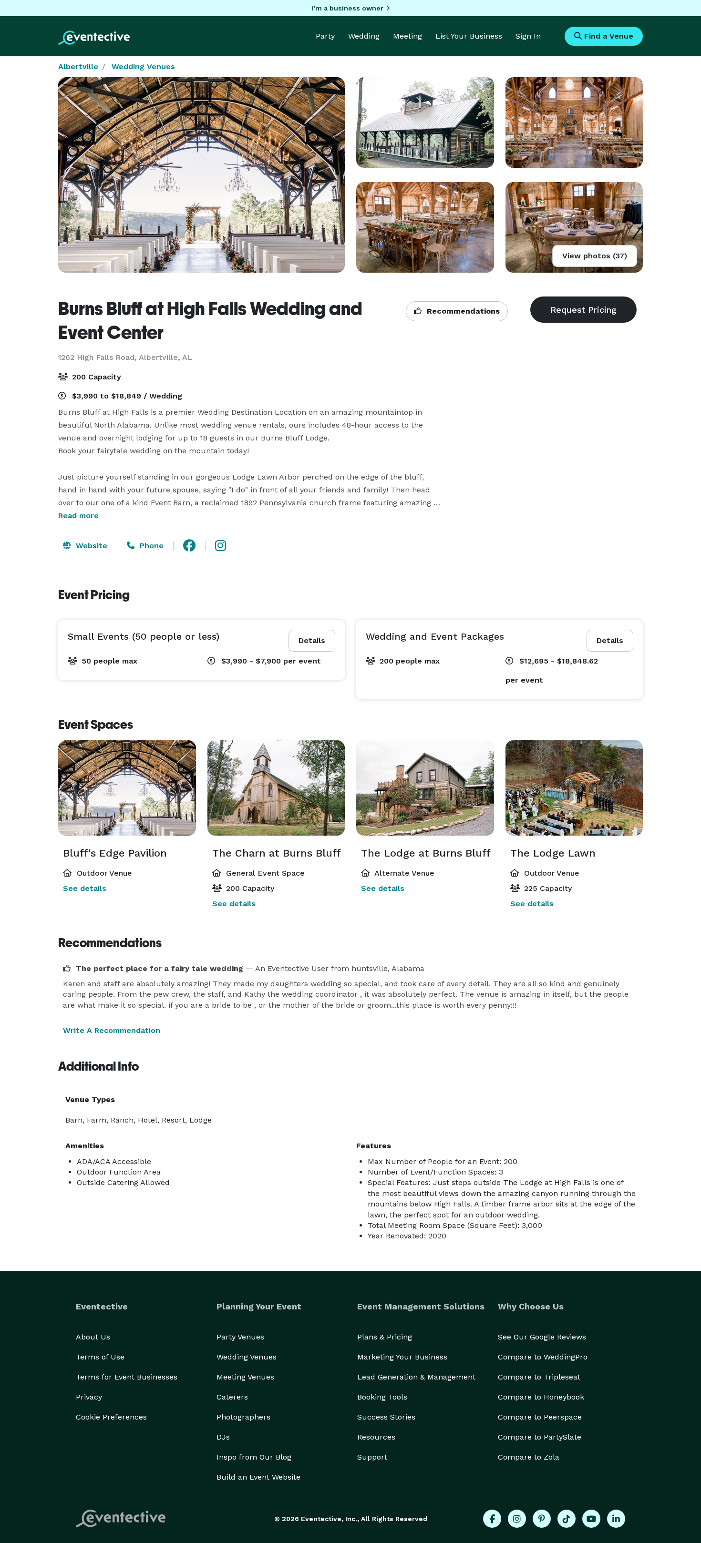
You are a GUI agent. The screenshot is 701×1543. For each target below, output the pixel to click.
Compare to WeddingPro (543, 1356)
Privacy (89, 1396)
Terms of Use (100, 1356)
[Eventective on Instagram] (517, 1519)
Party (325, 36)
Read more (78, 515)
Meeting (407, 36)
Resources (376, 1436)
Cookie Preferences (111, 1416)
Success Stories (386, 1416)
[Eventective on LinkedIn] (616, 1519)
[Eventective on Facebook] (492, 1519)
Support (372, 1456)
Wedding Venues (143, 66)
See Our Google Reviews (542, 1336)
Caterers (232, 1396)
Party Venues (240, 1336)
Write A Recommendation (111, 1030)
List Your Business (468, 36)
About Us (93, 1336)
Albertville (78, 66)
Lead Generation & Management (416, 1376)
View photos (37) (594, 255)
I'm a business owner (347, 8)
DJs (223, 1436)
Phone (150, 545)
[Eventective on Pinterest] (542, 1519)
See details (84, 888)
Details (312, 640)
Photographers (243, 1416)
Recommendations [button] (462, 311)
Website (90, 545)
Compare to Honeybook (541, 1396)
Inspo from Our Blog (253, 1456)
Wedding (364, 36)
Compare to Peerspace (540, 1416)
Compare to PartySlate (539, 1436)
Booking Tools (382, 1396)
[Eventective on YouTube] (591, 1519)
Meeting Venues (245, 1376)
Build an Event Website (258, 1477)
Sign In (528, 36)
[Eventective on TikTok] (566, 1519)
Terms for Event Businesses (126, 1376)
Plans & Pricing (384, 1336)
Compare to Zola (528, 1456)
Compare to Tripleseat (539, 1376)
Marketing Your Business (402, 1356)
